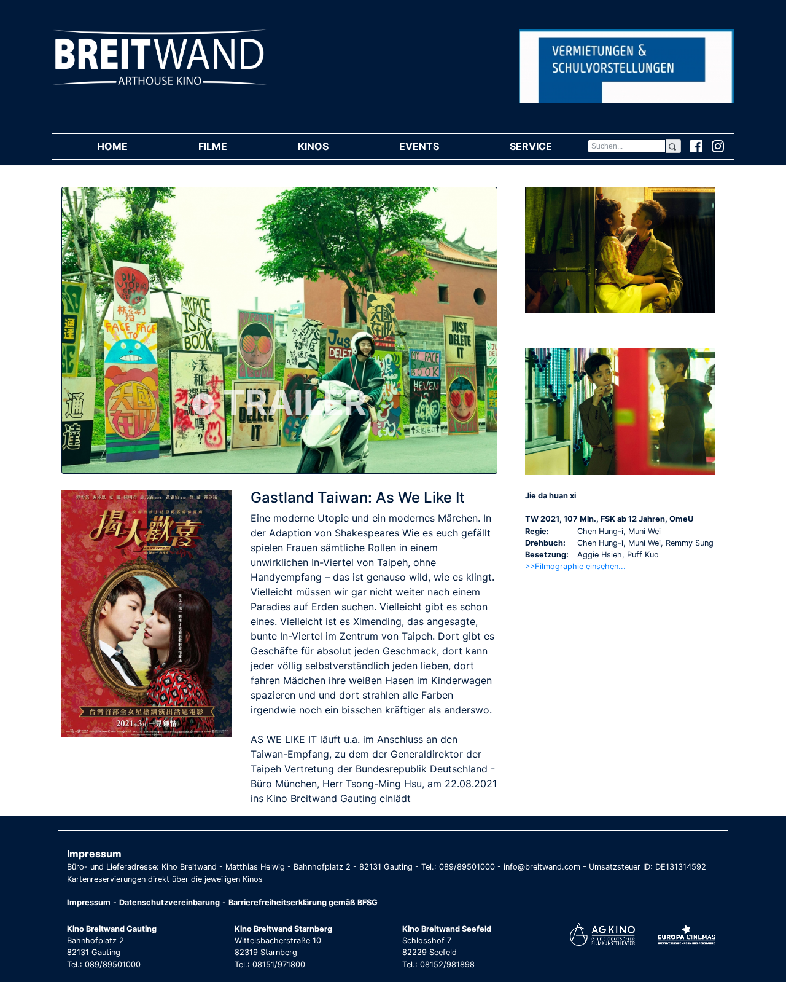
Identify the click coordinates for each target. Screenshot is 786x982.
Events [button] (436, 146)
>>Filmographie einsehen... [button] (575, 566)
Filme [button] (230, 146)
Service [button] (548, 146)
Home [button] (130, 146)
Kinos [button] (331, 146)
